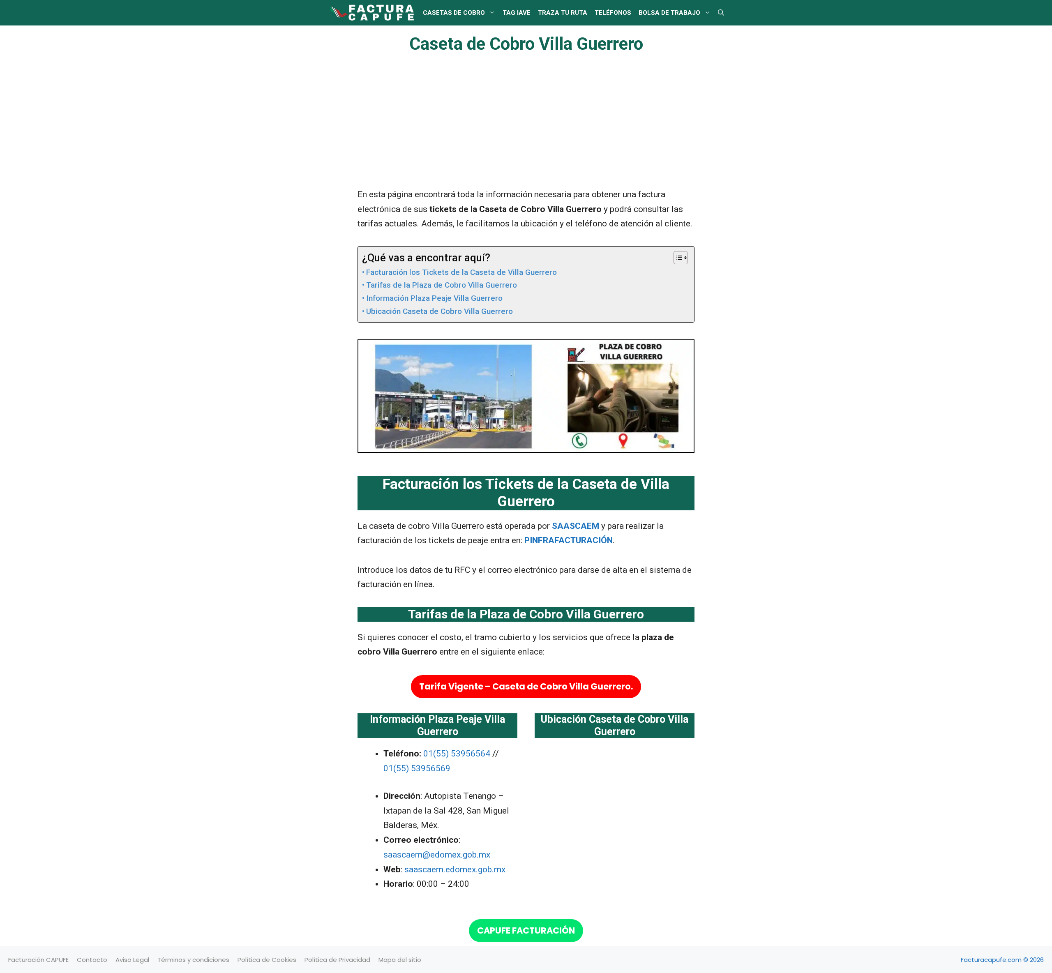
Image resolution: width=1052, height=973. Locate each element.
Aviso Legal (132, 959)
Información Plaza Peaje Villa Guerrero (434, 298)
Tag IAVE (517, 12)
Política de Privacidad (337, 959)
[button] (721, 12)
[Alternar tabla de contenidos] (676, 258)
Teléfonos (613, 12)
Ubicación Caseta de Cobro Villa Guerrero (439, 311)
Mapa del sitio (399, 959)
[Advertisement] (526, 126)
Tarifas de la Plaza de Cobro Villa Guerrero (441, 285)
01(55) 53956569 (416, 768)
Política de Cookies (267, 959)
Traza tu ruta (562, 12)
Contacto (92, 959)
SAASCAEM (575, 526)
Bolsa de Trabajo (669, 12)
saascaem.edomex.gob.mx (454, 869)
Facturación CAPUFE (38, 959)
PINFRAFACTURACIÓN (568, 540)
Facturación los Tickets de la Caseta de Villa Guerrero (461, 272)
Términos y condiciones (193, 959)
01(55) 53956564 (457, 754)
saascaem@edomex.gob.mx (436, 855)
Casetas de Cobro (454, 12)
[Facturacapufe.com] (372, 12)
